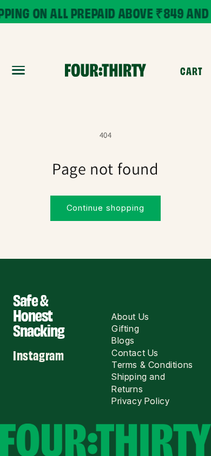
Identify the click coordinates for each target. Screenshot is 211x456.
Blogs (123, 340)
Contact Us (135, 352)
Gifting (125, 328)
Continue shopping (105, 208)
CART (191, 69)
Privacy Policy (140, 400)
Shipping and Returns (138, 382)
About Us (130, 316)
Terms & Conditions (152, 364)
